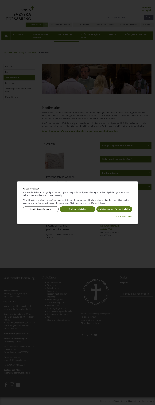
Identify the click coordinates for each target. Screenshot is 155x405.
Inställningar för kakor (40, 209)
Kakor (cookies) (124, 216)
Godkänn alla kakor (77, 209)
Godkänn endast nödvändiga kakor (114, 209)
